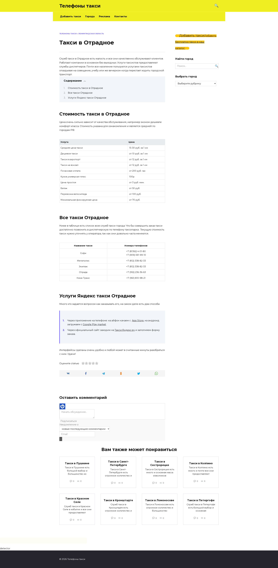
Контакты (120, 16)
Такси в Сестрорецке (159, 463)
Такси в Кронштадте (118, 500)
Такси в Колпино (201, 463)
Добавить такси (70, 16)
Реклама (104, 16)
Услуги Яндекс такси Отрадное (87, 97)
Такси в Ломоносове (159, 500)
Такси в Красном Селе (77, 500)
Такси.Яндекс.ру (125, 330)
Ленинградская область (91, 34)
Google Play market (94, 324)
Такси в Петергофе (201, 500)
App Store (138, 320)
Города (90, 16)
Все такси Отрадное (80, 92)
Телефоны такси (79, 6)
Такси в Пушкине (77, 463)
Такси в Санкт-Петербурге (118, 463)
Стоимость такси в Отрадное (85, 88)
